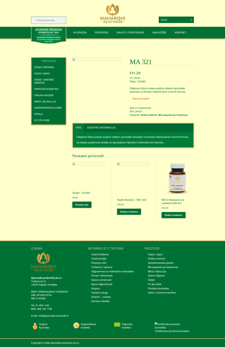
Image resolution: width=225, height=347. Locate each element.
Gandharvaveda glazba (48, 107)
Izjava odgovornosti (101, 284)
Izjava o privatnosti (101, 280)
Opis (78, 127)
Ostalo (38, 113)
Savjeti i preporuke (130, 32)
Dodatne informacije (101, 127)
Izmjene (95, 288)
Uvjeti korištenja (100, 254)
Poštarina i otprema (101, 267)
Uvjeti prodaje (98, 258)
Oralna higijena (43, 95)
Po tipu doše (41, 120)
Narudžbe (159, 32)
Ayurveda (80, 32)
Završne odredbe (100, 301)
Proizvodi (101, 32)
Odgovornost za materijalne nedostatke (112, 271)
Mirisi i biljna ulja (45, 101)
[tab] (78, 127)
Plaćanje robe (98, 263)
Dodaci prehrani (149, 114)
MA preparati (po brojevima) (173, 114)
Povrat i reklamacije (102, 275)
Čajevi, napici (42, 73)
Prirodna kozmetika (46, 88)
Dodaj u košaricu (129, 211)
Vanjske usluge (99, 292)
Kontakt (180, 32)
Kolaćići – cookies (101, 297)
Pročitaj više (81, 204)
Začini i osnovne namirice (44, 81)
